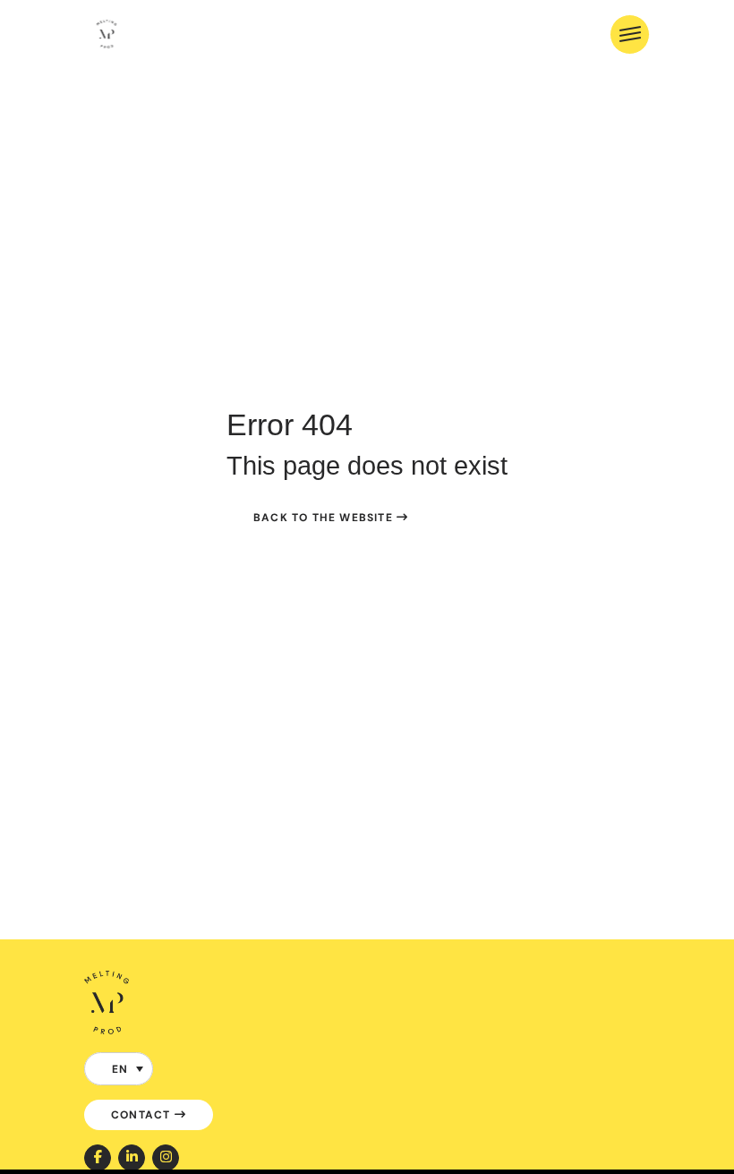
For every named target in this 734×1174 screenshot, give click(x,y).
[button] (118, 1068)
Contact (143, 1114)
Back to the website (325, 517)
